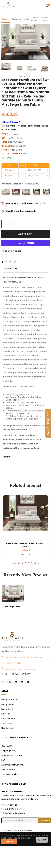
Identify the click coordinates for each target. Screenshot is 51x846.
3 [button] (27, 76)
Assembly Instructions (12, 764)
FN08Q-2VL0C (13, 606)
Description (16, 19)
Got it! (9, 841)
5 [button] (25, 563)
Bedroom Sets (8, 718)
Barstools (5, 713)
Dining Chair (7, 709)
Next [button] (47, 68)
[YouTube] (21, 681)
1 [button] (21, 76)
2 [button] (24, 76)
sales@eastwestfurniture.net (20, 668)
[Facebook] (3, 681)
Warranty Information (12, 755)
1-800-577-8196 (13, 663)
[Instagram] (9, 681)
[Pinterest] (15, 681)
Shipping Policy (8, 750)
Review (26, 19)
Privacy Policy (8, 769)
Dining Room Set (9, 699)
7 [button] (31, 563)
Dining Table (7, 704)
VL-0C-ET (6, 206)
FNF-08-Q (43, 203)
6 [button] (28, 563)
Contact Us (7, 746)
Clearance (6, 723)
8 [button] (35, 563)
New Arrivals (7, 728)
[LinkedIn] (27, 681)
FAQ (3, 760)
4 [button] (30, 76)
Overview (5, 19)
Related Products (35, 19)
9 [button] (38, 563)
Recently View (45, 19)
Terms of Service (9, 774)
